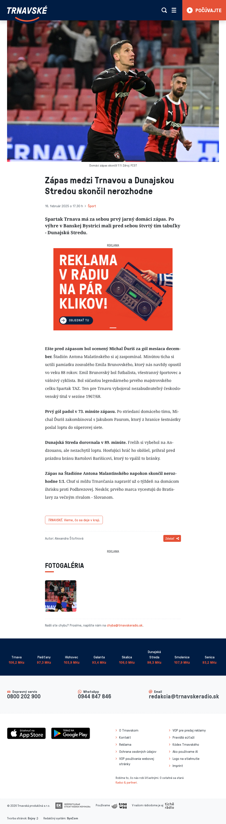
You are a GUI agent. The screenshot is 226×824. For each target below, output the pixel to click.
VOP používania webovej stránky (136, 761)
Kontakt (125, 737)
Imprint (178, 765)
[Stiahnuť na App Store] (26, 732)
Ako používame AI (185, 751)
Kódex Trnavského (186, 744)
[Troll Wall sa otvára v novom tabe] (119, 805)
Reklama (125, 744)
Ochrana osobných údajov (137, 751)
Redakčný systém (54, 818)
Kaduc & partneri (126, 782)
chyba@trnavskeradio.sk (125, 625)
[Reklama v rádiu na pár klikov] (113, 289)
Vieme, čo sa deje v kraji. (74, 519)
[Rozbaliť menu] (174, 10)
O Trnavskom (128, 730)
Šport (92, 205)
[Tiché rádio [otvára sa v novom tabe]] (169, 805)
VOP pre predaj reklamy (189, 730)
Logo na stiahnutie (186, 758)
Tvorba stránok (16, 818)
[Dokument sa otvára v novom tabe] (72, 805)
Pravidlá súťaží (183, 737)
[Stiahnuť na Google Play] (70, 732)
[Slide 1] (113, 327)
